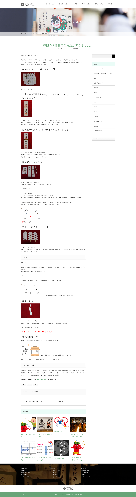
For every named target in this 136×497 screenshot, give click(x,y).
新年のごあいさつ (59, 458)
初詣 (95, 102)
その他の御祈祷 (98, 130)
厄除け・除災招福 (57, 477)
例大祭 (95, 92)
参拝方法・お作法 (57, 470)
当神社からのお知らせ (26, 472)
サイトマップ (24, 477)
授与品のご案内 (99, 4)
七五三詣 (96, 126)
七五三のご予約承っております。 (34, 401)
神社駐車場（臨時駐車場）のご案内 (103, 73)
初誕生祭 (96, 87)
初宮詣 (54, 472)
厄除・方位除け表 (98, 83)
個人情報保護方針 (25, 476)
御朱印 (95, 107)
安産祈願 (96, 116)
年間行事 (74, 4)
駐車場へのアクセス (87, 476)
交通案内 (110, 4)
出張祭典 (55, 479)
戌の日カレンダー (98, 121)
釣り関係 (96, 111)
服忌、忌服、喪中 (41, 379)
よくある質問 (97, 97)
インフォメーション (69, 48)
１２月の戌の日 (60, 401)
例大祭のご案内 (86, 4)
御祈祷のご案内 (63, 4)
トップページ (24, 468)
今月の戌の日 (58, 431)
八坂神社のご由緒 (50, 4)
